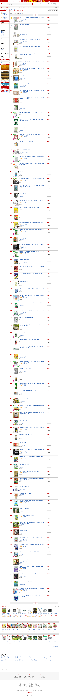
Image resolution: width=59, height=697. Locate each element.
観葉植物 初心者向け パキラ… (50, 629)
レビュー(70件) (24, 231)
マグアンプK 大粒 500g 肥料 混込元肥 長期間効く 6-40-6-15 (28, 515)
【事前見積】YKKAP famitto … (55, 614)
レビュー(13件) (24, 136)
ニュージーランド (3, 32)
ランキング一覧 (3, 62)
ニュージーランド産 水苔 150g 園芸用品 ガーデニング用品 (27, 390)
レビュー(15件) (24, 334)
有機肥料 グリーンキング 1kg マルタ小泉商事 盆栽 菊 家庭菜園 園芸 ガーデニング (31, 551)
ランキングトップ (13, 7)
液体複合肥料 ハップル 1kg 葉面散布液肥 (26, 141)
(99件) (30, 616)
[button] (38, 4)
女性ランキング (22, 7)
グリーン (2, 39)
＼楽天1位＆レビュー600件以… (30, 641)
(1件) (14, 616)
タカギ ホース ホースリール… (24, 641)
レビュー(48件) (24, 539)
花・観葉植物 (4, 13)
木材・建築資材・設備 (5, 17)
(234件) (5, 616)
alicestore (21, 42)
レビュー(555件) (24, 19)
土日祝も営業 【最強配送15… (55, 629)
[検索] (32, 4)
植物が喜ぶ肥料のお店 (22, 225)
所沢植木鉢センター (22, 86)
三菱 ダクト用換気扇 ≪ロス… (45, 614)
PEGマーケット (22, 239)
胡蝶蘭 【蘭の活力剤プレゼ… (40, 629)
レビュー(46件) (24, 41)
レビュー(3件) (24, 47)
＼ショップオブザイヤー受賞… (29, 614)
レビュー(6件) (24, 85)
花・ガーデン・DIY (14, 9)
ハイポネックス (3, 34)
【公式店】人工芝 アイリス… (4, 614)
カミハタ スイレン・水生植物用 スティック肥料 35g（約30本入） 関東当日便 (31, 302)
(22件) (35, 616)
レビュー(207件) (24, 107)
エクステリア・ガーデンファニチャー (5, 16)
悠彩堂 (21, 480)
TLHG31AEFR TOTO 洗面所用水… (40, 614)
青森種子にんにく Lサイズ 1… (40, 641)
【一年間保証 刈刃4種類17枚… (9, 641)
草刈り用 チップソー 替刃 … (50, 641)
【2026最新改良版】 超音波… (35, 641)
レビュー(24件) (24, 407)
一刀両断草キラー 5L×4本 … (45, 641)
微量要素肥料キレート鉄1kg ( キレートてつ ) (25, 434)
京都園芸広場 (21, 216)
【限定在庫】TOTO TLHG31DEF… (14, 614)
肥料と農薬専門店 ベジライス (23, 130)
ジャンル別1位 (30, 7)
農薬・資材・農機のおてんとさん (23, 34)
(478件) (10, 616)
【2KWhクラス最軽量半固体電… (9, 614)
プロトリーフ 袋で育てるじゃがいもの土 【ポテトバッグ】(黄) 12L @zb (29, 207)
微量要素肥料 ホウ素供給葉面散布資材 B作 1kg (26, 317)
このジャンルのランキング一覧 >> (54, 9)
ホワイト (2, 40)
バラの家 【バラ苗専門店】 (23, 78)
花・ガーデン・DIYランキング (16, 10)
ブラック (2, 42)
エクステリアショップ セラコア (23, 203)
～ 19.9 (2, 49)
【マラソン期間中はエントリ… (19, 614)
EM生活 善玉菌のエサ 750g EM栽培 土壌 (25, 493)
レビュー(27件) (24, 165)
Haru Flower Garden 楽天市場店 (23, 262)
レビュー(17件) (24, 33)
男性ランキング (17, 7)
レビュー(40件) (24, 224)
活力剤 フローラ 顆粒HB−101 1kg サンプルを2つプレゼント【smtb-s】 (29, 46)
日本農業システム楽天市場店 (23, 108)
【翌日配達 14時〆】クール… (45, 629)
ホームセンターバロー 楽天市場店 (24, 540)
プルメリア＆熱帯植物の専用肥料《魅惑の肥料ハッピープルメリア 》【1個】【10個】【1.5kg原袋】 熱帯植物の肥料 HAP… (31, 149)
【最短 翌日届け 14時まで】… (30, 629)
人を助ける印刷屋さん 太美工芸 (23, 247)
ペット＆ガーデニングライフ (23, 524)
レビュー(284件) (24, 451)
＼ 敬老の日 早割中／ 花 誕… (9, 629)
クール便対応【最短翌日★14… (4, 630)
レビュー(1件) (24, 238)
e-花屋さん (21, 562)
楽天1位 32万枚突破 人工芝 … (19, 641)
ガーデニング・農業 (4, 14)
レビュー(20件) (24, 187)
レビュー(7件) (24, 546)
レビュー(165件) (24, 158)
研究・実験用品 (4, 18)
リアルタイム (26, 7)
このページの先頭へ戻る (55, 646)
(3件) (20, 616)
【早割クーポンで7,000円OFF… (4, 641)
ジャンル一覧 (50, 7)
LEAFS (21, 268)
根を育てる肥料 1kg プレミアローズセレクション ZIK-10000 (28, 75)
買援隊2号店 (21, 467)
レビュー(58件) (24, 92)
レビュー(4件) (24, 312)
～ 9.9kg (2, 57)
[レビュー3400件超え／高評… (14, 641)
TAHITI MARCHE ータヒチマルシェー (24, 152)
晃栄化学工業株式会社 (22, 64)
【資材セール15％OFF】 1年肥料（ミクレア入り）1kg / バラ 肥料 (29, 471)
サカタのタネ (3, 36)
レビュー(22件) (24, 429)
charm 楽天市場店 (22, 305)
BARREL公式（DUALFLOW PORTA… (35, 614)
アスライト (21, 511)
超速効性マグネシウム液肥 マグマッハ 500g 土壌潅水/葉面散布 (29, 339)
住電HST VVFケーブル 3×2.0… (24, 614)
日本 (2, 31)
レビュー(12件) (24, 363)
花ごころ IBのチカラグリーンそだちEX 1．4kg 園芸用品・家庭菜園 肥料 (30, 273)
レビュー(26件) (24, 472)
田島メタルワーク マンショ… (50, 614)
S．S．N (21, 174)
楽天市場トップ (3, 9)
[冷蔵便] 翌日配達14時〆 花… (24, 629)
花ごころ (2, 35)
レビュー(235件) (24, 297)
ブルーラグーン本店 (22, 445)
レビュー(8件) (24, 180)
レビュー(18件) (24, 129)
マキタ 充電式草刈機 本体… (55, 641)
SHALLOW (21, 196)
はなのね (21, 181)
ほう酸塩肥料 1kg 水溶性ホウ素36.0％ (25, 368)
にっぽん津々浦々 (22, 494)
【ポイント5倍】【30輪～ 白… (14, 629)
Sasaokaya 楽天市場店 (22, 401)
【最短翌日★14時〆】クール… (19, 629)
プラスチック (3, 55)
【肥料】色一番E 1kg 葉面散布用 (24, 24)
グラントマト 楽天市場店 (23, 20)
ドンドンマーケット (22, 393)
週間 (20, 13)
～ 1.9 (18, 9)
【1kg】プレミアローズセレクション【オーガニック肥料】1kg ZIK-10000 (30, 573)
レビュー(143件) (24, 246)
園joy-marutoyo (21, 290)
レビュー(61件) (24, 70)
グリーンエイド (22, 113)
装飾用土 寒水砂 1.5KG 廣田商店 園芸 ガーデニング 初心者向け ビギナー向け (30, 112)
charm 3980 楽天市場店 (22, 357)
